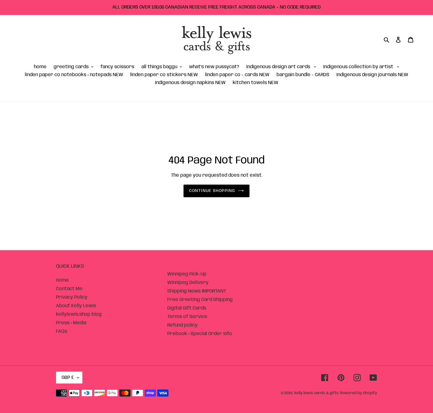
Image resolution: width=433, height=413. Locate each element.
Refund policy (182, 325)
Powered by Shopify (358, 393)
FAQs (61, 331)
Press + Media (71, 322)
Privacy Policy (71, 297)
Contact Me (69, 288)
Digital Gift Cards (186, 308)
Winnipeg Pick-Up (186, 274)
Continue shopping (212, 191)
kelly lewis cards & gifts (316, 393)
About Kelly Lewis (76, 305)
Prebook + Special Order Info (199, 333)
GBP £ (68, 377)
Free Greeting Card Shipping (200, 299)
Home (62, 280)
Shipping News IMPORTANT (196, 291)
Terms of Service (187, 316)
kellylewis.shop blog (79, 314)
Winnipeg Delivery (188, 282)
